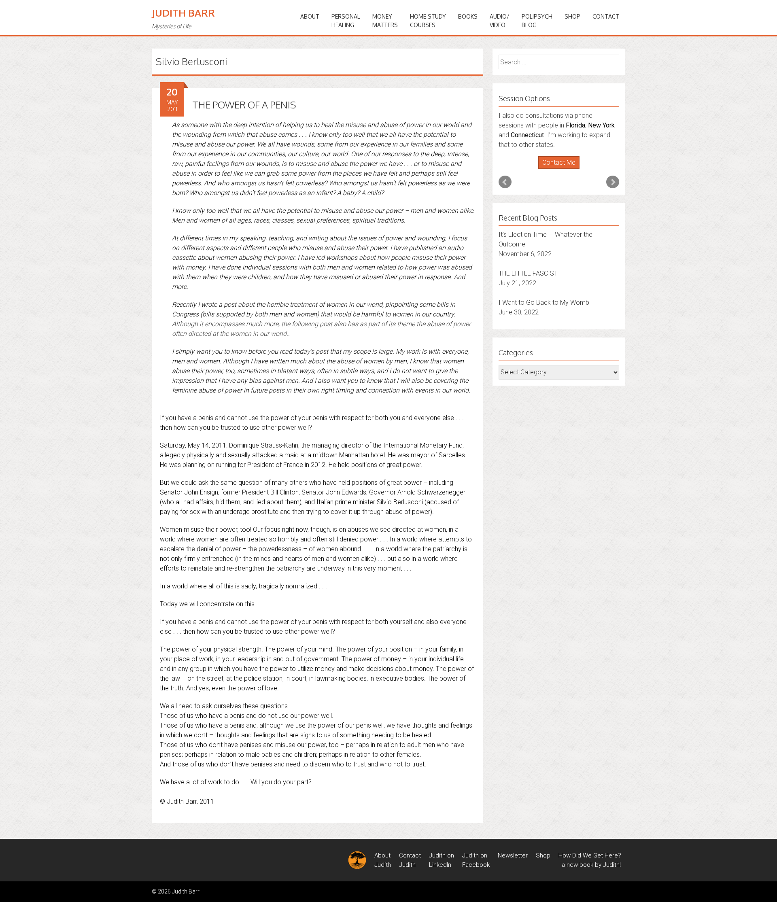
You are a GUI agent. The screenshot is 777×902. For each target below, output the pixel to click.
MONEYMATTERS (385, 20)
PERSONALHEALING (345, 20)
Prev (505, 182)
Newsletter (513, 855)
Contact (605, 16)
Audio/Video (500, 20)
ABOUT (309, 16)
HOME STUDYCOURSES (428, 20)
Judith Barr (183, 12)
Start (556, 169)
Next (612, 182)
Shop (572, 16)
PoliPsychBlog (537, 20)
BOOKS (468, 16)
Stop (562, 169)
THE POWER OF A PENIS (244, 104)
